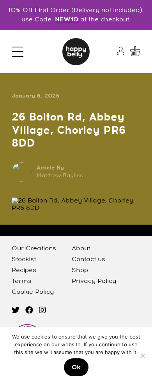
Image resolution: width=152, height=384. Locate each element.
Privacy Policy (94, 281)
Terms (22, 281)
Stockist (24, 260)
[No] (142, 356)
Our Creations (34, 249)
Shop (80, 270)
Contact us (88, 260)
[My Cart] (135, 51)
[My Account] (121, 51)
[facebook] (29, 311)
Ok (76, 368)
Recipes (24, 270)
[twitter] (15, 311)
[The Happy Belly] (76, 51)
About (81, 249)
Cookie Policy (33, 292)
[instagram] (42, 311)
